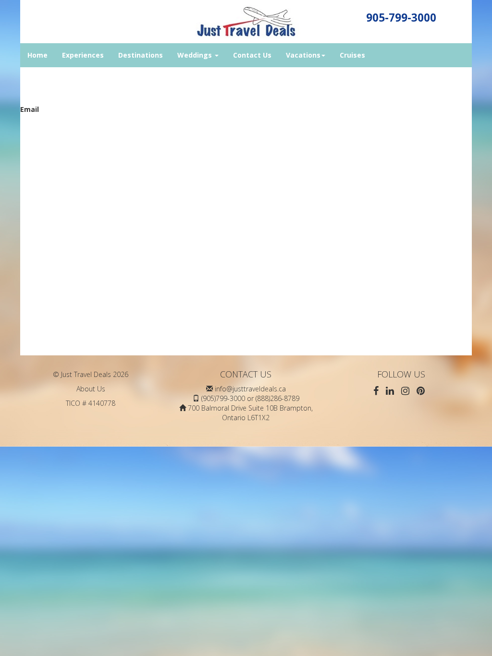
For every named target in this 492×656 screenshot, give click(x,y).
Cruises (352, 55)
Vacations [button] (303, 55)
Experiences (83, 55)
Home (37, 55)
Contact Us (252, 55)
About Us (90, 388)
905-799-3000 (401, 17)
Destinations (140, 55)
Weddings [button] (195, 55)
